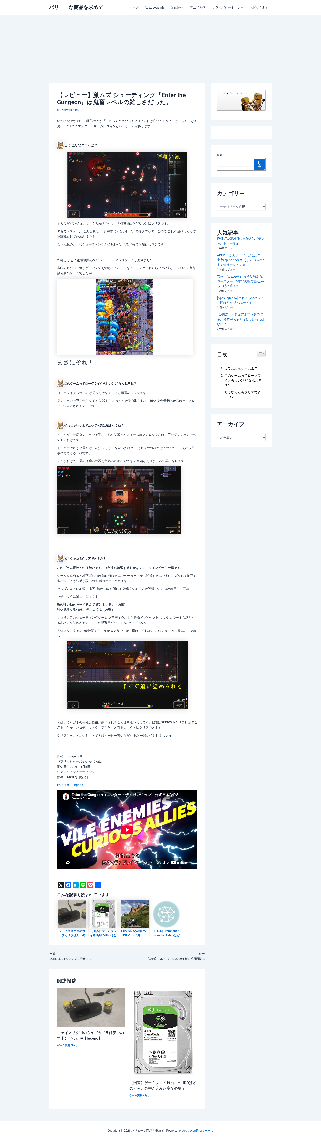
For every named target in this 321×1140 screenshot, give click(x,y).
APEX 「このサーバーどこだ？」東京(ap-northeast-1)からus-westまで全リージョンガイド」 (240, 260)
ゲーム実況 (63, 1045)
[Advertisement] (160, 43)
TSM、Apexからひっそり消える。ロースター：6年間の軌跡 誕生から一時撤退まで (241, 281)
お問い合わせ (259, 7)
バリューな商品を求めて (76, 7)
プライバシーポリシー (228, 7)
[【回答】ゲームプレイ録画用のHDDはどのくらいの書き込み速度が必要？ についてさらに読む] (163, 1032)
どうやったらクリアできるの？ (242, 394)
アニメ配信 (198, 7)
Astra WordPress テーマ (198, 1130)
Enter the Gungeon (70, 785)
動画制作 (177, 7)
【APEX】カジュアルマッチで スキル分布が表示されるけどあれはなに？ (240, 319)
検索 (219, 155)
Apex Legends (155, 7)
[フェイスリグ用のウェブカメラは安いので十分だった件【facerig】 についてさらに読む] (91, 1007)
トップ (133, 7)
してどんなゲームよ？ (241, 368)
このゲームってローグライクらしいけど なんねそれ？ (243, 380)
